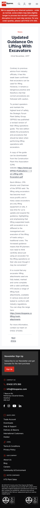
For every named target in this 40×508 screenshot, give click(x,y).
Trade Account (10, 419)
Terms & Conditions (12, 446)
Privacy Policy (9, 450)
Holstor (7, 437)
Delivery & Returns (11, 430)
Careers (7, 467)
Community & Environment (15, 470)
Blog (5, 463)
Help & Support (10, 426)
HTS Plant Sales (10, 479)
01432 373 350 (14, 384)
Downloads (8, 423)
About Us (7, 460)
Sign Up (10, 369)
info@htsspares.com (17, 389)
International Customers (13, 433)
